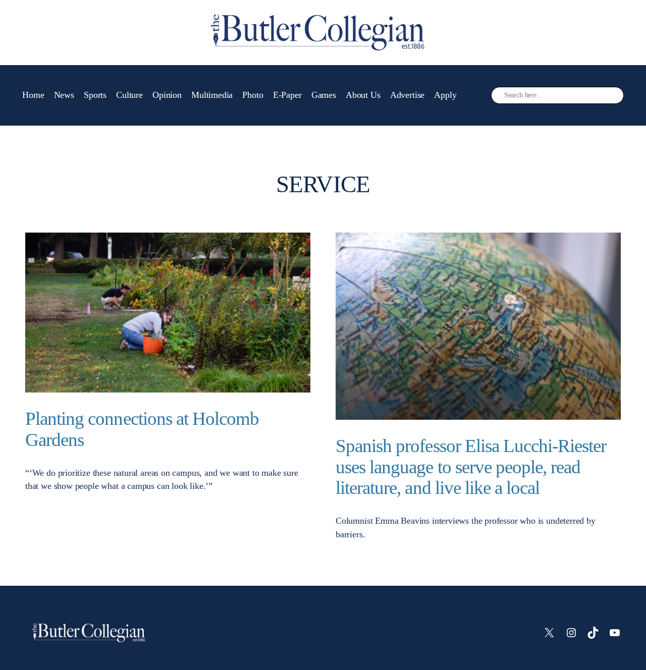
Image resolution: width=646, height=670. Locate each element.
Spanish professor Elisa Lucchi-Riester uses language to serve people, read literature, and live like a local (471, 466)
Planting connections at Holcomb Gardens (142, 429)
